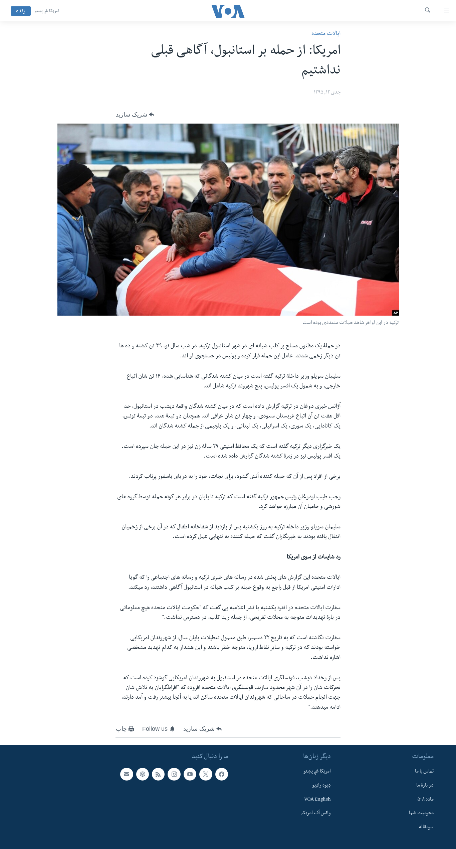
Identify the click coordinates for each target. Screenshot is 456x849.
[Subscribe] (126, 774)
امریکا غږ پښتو (47, 11)
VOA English (317, 800)
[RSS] (158, 774)
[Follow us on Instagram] (174, 774)
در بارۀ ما (425, 786)
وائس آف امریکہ (316, 814)
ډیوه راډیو (321, 786)
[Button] (135, 115)
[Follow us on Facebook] (221, 774)
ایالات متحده (325, 34)
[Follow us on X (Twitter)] (205, 774)
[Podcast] (142, 774)
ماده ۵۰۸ (425, 800)
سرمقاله (426, 828)
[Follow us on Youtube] (190, 774)
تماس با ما (424, 772)
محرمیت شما (421, 814)
